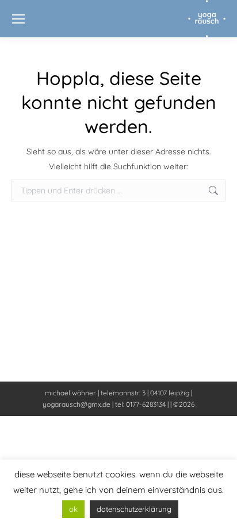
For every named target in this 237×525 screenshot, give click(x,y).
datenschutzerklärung (134, 509)
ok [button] (73, 509)
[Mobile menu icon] (18, 19)
